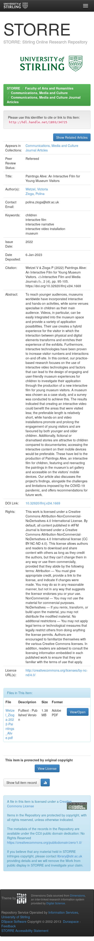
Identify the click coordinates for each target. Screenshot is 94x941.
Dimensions (77, 895)
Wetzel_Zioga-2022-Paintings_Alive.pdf (10, 724)
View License (47, 768)
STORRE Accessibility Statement (24, 930)
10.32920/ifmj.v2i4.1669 (43, 503)
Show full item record (21, 782)
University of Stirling (15, 917)
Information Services (63, 912)
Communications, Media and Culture (39, 92)
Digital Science (55, 903)
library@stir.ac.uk (69, 856)
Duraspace (71, 921)
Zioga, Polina (35, 193)
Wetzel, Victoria (37, 189)
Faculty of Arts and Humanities (49, 88)
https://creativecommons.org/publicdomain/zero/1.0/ (44, 842)
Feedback (8, 926)
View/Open (78, 712)
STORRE (13, 88)
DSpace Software (13, 921)
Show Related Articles (72, 137)
